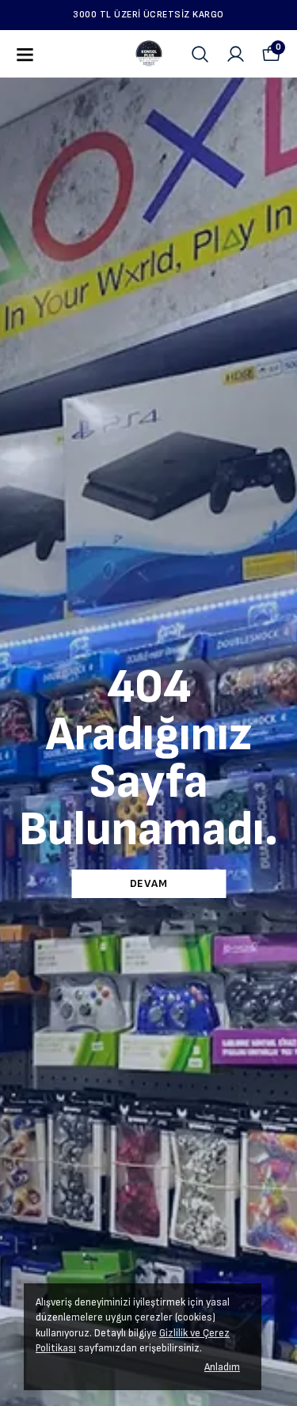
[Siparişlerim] (236, 54)
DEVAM (149, 883)
